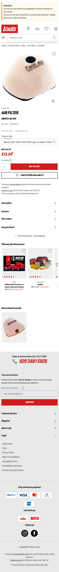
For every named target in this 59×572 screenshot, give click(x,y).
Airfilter (40, 284)
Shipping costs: (7, 190)
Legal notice (7, 444)
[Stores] (28, 29)
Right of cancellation (11, 457)
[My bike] (37, 29)
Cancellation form (9, 461)
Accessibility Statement (12, 466)
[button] (54, 38)
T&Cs (4, 448)
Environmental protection (13, 470)
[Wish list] (46, 29)
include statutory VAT (17, 184)
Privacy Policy (8, 452)
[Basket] (56, 29)
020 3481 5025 (33, 361)
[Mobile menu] (3, 37)
